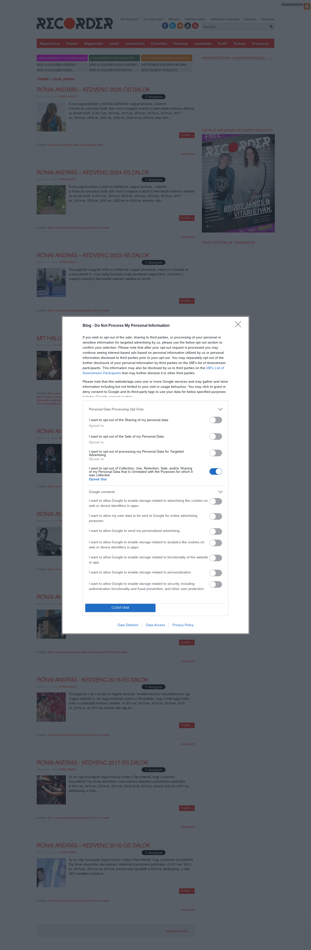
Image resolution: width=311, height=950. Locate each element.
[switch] (215, 420)
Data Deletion (128, 625)
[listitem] (155, 409)
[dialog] (155, 475)
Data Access (155, 625)
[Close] (239, 325)
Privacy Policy (183, 625)
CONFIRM (121, 608)
